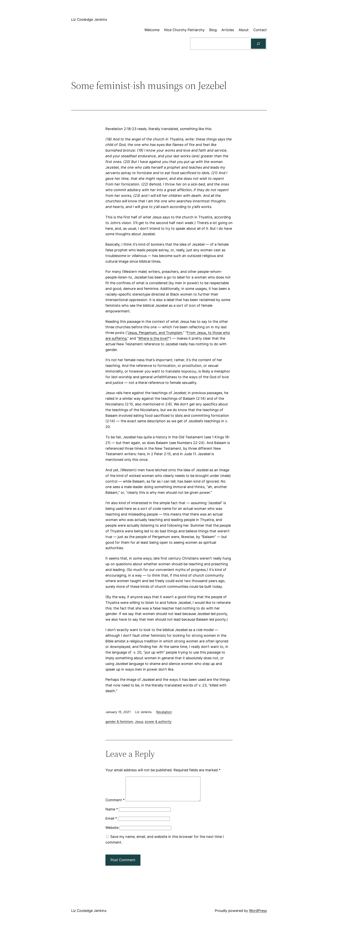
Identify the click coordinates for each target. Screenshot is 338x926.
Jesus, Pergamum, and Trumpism (155, 333)
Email (111, 818)
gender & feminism (119, 721)
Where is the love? (153, 338)
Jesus (139, 721)
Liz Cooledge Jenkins (89, 19)
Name (111, 809)
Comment (115, 800)
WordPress (258, 911)
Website (112, 828)
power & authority (158, 721)
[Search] (258, 44)
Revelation (164, 712)
